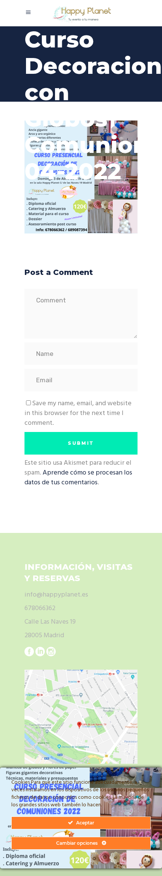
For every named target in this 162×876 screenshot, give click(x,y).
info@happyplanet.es (56, 594)
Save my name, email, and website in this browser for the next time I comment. (77, 413)
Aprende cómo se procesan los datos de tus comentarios (78, 477)
